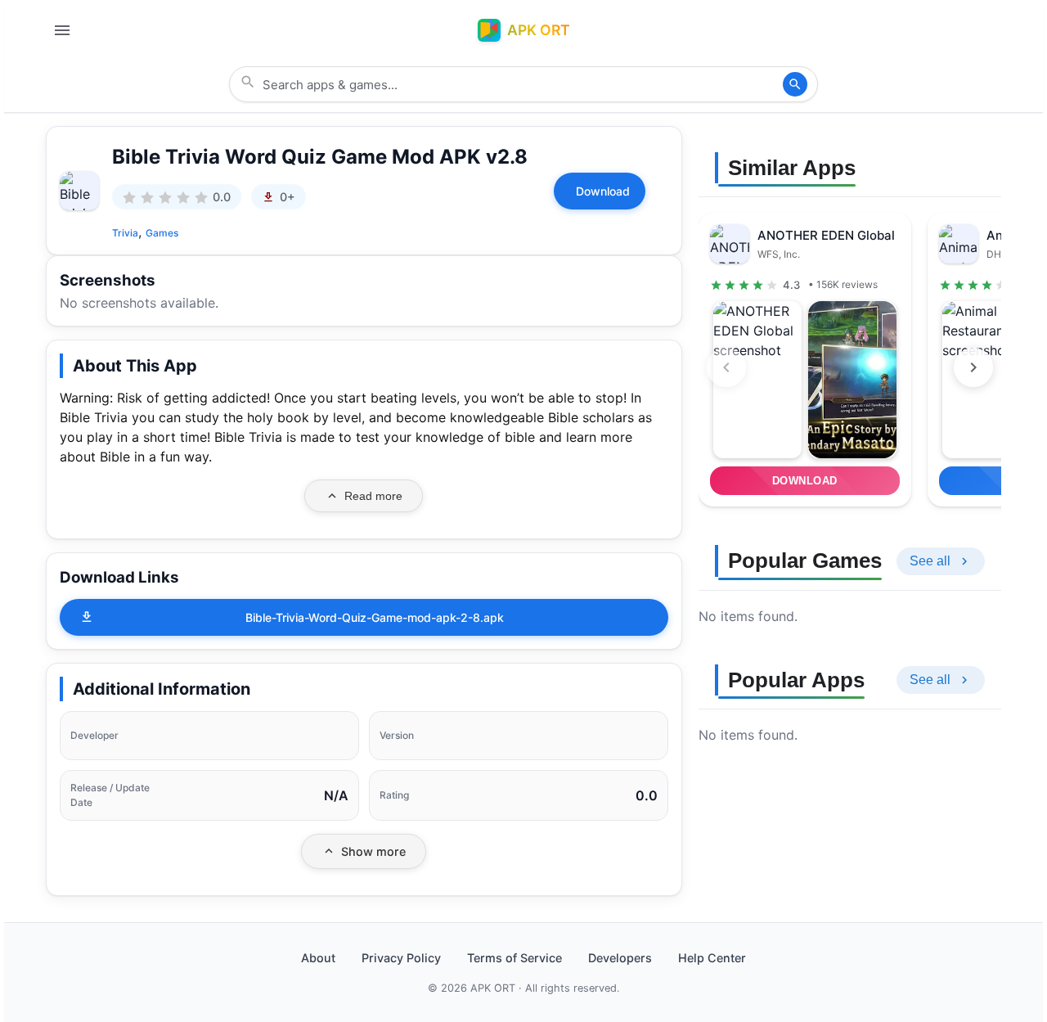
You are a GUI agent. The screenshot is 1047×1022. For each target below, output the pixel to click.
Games (162, 233)
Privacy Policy (401, 958)
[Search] (795, 84)
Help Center (712, 958)
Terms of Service (514, 958)
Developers (620, 958)
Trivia (125, 233)
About (318, 958)
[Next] (973, 367)
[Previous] (726, 367)
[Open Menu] (62, 30)
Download (603, 191)
